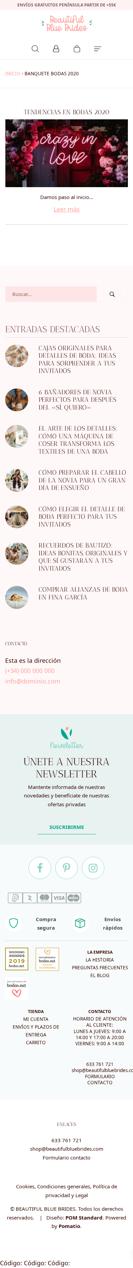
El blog (99, 975)
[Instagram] (93, 868)
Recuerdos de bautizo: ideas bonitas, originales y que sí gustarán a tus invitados (83, 556)
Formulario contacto (66, 1157)
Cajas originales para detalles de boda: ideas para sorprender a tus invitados (77, 359)
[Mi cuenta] (56, 47)
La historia (100, 960)
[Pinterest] (66, 868)
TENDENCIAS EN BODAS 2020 (66, 112)
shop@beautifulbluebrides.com (66, 1148)
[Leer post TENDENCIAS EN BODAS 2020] (66, 153)
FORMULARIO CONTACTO (100, 1079)
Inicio (12, 74)
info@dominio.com (32, 681)
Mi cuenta (35, 1019)
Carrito (36, 1042)
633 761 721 (100, 1064)
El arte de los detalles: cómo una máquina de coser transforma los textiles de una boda (78, 439)
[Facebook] (40, 868)
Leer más (67, 209)
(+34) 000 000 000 (30, 671)
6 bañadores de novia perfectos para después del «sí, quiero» (77, 399)
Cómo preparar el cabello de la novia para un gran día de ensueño (82, 480)
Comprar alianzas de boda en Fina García (83, 593)
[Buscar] (35, 47)
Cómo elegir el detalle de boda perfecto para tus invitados (82, 516)
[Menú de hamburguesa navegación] (97, 47)
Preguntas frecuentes (100, 968)
